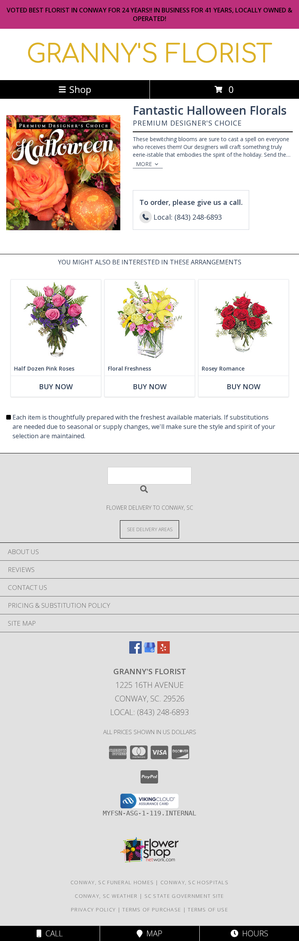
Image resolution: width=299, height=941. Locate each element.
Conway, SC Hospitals (194, 882)
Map (152, 933)
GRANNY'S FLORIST (149, 54)
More (144, 164)
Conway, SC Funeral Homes (112, 882)
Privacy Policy (93, 909)
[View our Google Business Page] (149, 651)
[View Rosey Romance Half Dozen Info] (243, 321)
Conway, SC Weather (106, 895)
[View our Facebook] (135, 651)
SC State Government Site (184, 895)
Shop (80, 89)
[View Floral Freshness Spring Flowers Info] (150, 321)
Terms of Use (208, 909)
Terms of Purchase (151, 909)
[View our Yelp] (163, 651)
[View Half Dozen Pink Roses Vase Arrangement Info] (56, 321)
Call (52, 933)
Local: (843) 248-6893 (149, 712)
